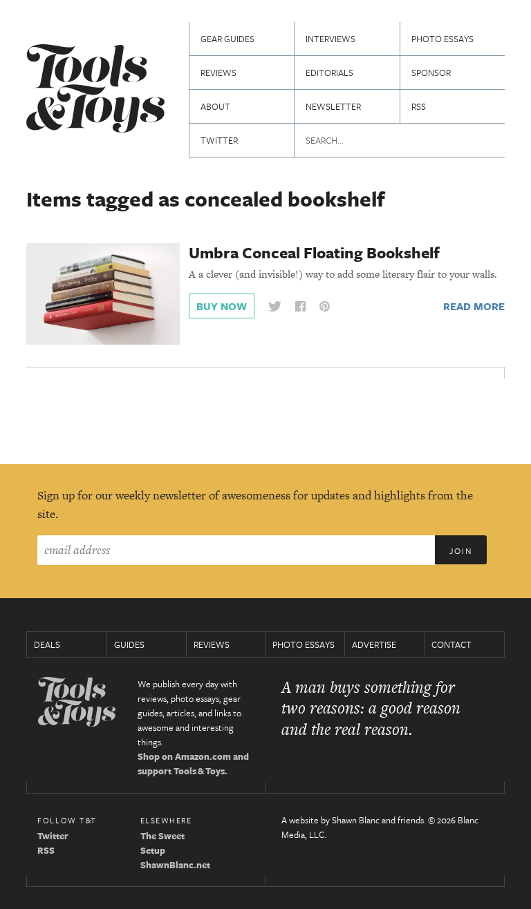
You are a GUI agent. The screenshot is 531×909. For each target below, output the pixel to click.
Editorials (329, 72)
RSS (418, 106)
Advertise (374, 644)
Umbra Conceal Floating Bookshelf (314, 252)
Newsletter (333, 106)
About (215, 106)
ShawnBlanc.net (175, 865)
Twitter (219, 140)
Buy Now (221, 306)
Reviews (218, 72)
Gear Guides (227, 39)
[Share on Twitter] (274, 306)
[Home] (95, 90)
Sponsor (431, 72)
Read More (474, 306)
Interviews (330, 39)
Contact (451, 644)
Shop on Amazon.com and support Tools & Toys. (193, 763)
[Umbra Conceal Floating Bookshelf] (102, 292)
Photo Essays (442, 39)
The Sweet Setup (162, 843)
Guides (129, 644)
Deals (47, 644)
